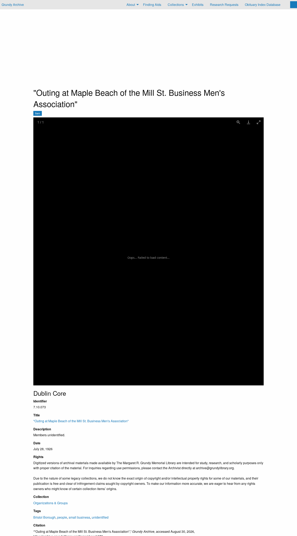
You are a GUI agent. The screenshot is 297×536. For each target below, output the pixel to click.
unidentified (100, 517)
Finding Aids (152, 4)
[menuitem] (131, 5)
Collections (176, 4)
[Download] (248, 122)
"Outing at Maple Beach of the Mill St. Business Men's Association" (81, 421)
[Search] (293, 4)
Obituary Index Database (262, 4)
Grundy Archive (13, 4)
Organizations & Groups (50, 503)
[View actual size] (238, 122)
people (62, 517)
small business (79, 517)
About (130, 4)
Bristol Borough (44, 517)
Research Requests (224, 4)
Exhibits (197, 4)
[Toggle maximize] (259, 122)
